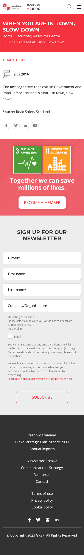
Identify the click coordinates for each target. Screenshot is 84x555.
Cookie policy (42, 507)
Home (7, 36)
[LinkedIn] (57, 520)
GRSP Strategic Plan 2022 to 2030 (42, 442)
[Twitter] (38, 520)
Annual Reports (42, 448)
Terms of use (42, 493)
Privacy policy (42, 500)
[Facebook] (29, 520)
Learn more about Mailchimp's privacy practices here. (40, 379)
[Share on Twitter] (16, 125)
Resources (42, 474)
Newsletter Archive (42, 460)
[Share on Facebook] (6, 125)
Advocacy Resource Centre (39, 36)
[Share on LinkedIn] (25, 125)
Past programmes (42, 435)
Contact (42, 481)
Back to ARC (16, 60)
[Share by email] (35, 125)
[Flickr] (48, 520)
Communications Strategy (42, 467)
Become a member (42, 202)
